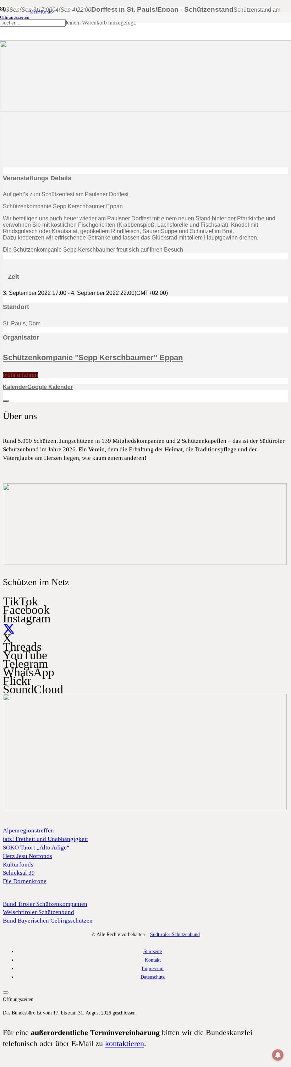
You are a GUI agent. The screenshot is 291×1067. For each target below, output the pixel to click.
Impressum (153, 968)
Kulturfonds (18, 864)
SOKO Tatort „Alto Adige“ (36, 847)
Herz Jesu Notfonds (27, 856)
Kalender (15, 387)
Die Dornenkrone (24, 881)
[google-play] (145, 563)
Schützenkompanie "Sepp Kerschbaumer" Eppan (93, 357)
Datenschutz (153, 977)
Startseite (152, 951)
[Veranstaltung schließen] (6, 401)
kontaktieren (124, 1043)
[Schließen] (3, 42)
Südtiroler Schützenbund (175, 934)
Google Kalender (50, 387)
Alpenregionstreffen (28, 830)
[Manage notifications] (278, 1055)
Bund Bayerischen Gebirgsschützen (48, 920)
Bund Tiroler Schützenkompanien (45, 904)
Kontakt (153, 960)
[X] (9, 629)
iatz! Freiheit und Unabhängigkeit (45, 839)
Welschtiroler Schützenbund (38, 912)
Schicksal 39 (19, 872)
